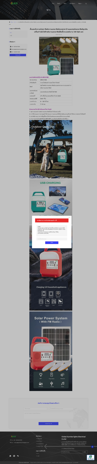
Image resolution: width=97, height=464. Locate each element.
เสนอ (52, 242)
